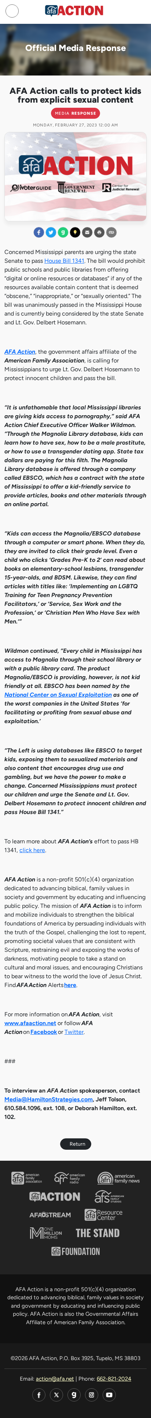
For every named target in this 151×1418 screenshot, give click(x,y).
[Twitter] (56, 1395)
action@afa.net (55, 1378)
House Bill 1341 (64, 260)
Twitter (74, 1031)
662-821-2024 (114, 1378)
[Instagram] (91, 1395)
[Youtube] (109, 1395)
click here (32, 850)
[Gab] (74, 1395)
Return (77, 1144)
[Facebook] (38, 1395)
